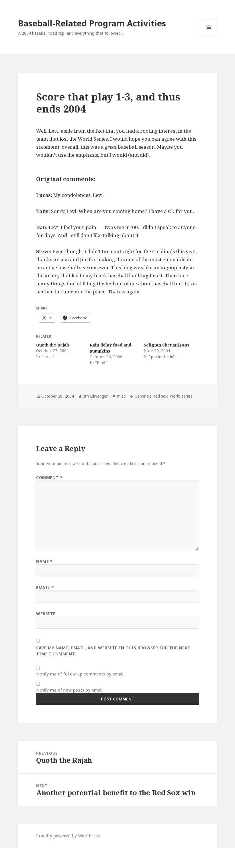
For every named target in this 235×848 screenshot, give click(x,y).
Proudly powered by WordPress (68, 836)
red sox (161, 396)
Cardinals (143, 396)
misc (121, 396)
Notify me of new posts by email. (69, 690)
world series (181, 396)
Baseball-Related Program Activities (92, 23)
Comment (49, 477)
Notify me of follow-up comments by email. (80, 674)
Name (44, 561)
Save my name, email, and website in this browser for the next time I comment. (113, 651)
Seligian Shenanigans (166, 345)
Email (45, 587)
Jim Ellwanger (95, 396)
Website (46, 613)
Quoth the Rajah (52, 345)
